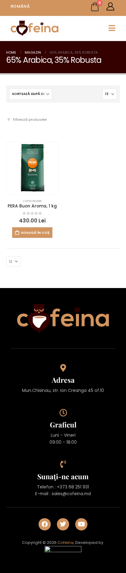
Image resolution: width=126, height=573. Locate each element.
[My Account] (110, 6)
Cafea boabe (32, 201)
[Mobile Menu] (112, 28)
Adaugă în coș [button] (35, 232)
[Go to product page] (32, 168)
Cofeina (65, 542)
